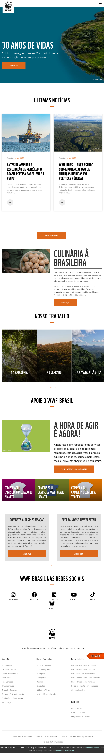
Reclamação (7, 702)
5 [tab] (55, 387)
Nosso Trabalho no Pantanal (83, 682)
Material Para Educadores (47, 694)
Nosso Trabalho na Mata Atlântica (85, 677)
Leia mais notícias (52, 235)
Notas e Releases (44, 665)
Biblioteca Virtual (44, 690)
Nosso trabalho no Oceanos (83, 673)
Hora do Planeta (78, 712)
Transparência (8, 686)
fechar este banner (92, 748)
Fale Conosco (7, 682)
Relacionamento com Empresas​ (84, 686)
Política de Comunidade (53, 742)
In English (41, 673)
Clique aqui (27, 553)
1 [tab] (50, 387)
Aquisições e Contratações (13, 698)
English (63, 736)
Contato (38, 736)
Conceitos (41, 686)
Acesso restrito (51, 736)
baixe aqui (65, 302)
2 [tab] (51, 387)
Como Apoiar (76, 708)
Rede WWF (6, 677)
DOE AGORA (95, 656)
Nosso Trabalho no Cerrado (83, 669)
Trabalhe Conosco (9, 690)
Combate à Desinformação (13, 694)
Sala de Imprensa (44, 669)
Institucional (7, 665)
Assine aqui (78, 553)
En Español (41, 677)
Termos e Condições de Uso (81, 736)
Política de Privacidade (65, 750)
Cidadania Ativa (78, 690)
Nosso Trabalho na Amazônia (83, 665)
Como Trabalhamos (10, 673)
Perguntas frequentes (80, 716)
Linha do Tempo (9, 669)
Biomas (40, 682)
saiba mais (14, 65)
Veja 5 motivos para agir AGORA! (74, 469)
